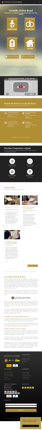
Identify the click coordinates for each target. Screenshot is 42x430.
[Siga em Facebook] (23, 388)
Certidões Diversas (15, 209)
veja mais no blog (33, 265)
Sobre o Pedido (29, 165)
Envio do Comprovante (26, 359)
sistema (5, 284)
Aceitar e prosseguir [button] (30, 425)
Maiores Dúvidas (30, 175)
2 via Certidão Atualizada (26, 375)
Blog (23, 363)
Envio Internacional (25, 377)
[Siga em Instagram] (28, 388)
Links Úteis (6, 377)
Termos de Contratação (8, 375)
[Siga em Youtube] (33, 388)
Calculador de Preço (25, 374)
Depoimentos (24, 361)
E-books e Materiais (25, 372)
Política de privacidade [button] (31, 421)
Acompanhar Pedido (25, 358)
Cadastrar (21, 410)
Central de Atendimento (8, 372)
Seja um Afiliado (7, 379)
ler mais (6, 225)
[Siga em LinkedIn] (30, 388)
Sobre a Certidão (12, 175)
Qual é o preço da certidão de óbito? (11, 207)
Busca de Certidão (25, 379)
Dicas (12, 245)
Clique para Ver (12, 166)
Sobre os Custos (12, 165)
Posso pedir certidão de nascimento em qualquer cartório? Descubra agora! (11, 242)
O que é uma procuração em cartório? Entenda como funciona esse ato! (29, 207)
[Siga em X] (25, 388)
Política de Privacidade (8, 374)
